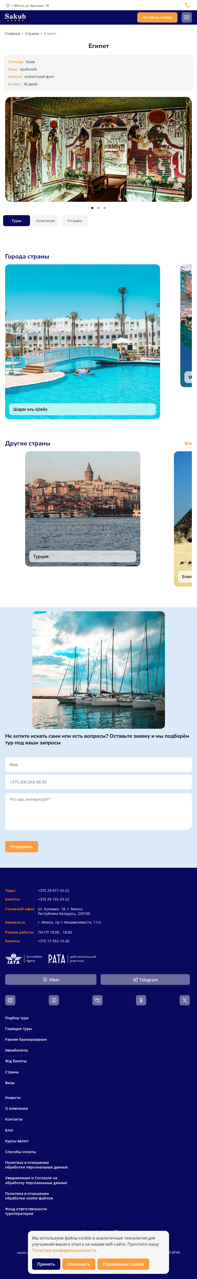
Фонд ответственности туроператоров (26, 1211)
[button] (187, 17)
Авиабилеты (16, 1050)
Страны (12, 1072)
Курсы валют (17, 1141)
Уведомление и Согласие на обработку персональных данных (36, 1180)
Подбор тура (16, 1017)
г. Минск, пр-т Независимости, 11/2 (69, 922)
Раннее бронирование (26, 1039)
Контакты (14, 1119)
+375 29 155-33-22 (53, 899)
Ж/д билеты (16, 1060)
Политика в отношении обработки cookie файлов (29, 1196)
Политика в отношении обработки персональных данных (36, 1165)
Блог (9, 1130)
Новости (13, 1097)
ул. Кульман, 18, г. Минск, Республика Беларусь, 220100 (64, 911)
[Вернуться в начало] (15, 17)
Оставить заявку (157, 17)
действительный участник (83, 958)
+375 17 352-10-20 (53, 940)
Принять (46, 1264)
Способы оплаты (20, 1152)
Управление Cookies (123, 1264)
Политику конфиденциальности (64, 1250)
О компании (16, 1108)
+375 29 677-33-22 (53, 890)
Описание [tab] (45, 220)
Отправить (21, 847)
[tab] (92, 208)
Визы (10, 1082)
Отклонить (78, 1264)
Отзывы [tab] (74, 220)
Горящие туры (18, 1028)
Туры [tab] (16, 220)
